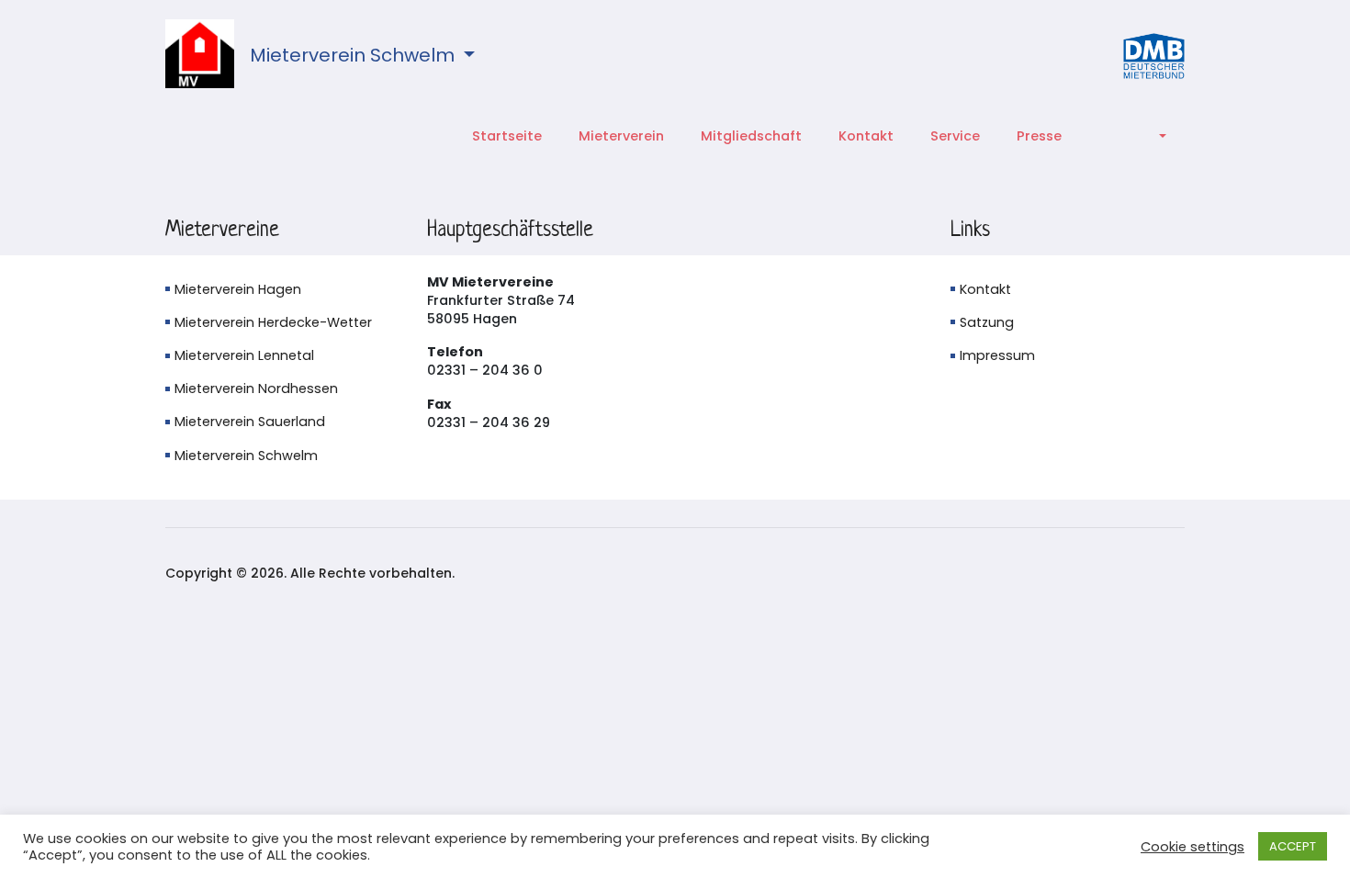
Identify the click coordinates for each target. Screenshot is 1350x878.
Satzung (987, 322)
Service (955, 136)
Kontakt (866, 136)
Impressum (997, 355)
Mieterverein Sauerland (249, 421)
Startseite (507, 136)
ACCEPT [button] (1292, 846)
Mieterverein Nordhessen (256, 388)
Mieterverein (621, 136)
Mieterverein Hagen (237, 289)
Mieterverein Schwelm (354, 55)
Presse (1039, 136)
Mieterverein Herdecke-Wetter (273, 322)
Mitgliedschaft (751, 136)
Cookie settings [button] (1192, 847)
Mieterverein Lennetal (244, 355)
